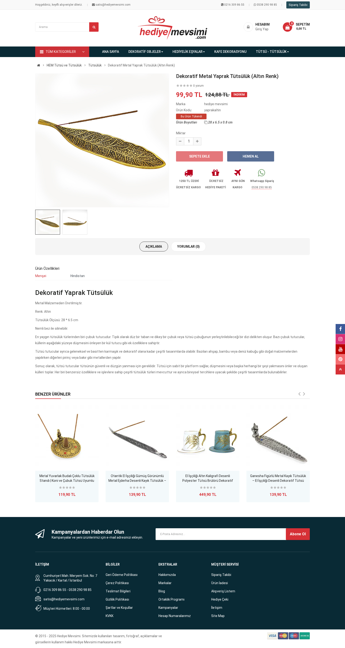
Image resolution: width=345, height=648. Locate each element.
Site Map (218, 616)
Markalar (165, 583)
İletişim (216, 607)
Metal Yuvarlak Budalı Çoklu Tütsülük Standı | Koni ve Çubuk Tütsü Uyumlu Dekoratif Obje (67, 478)
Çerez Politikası (117, 583)
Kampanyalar (168, 607)
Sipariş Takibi (298, 5)
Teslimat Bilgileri (118, 591)
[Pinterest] (340, 359)
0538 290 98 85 (267, 4)
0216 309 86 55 (234, 4)
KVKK (109, 616)
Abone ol (298, 534)
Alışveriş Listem (223, 591)
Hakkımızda (167, 575)
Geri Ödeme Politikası (122, 575)
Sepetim (303, 24)
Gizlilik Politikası (117, 599)
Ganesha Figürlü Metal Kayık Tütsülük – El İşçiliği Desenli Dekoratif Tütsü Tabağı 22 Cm (278, 478)
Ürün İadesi (219, 583)
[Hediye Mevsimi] (38, 65)
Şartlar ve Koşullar (119, 607)
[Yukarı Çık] (340, 369)
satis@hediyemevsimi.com (63, 599)
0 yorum (198, 85)
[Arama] (94, 27)
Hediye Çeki (219, 599)
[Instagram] (340, 339)
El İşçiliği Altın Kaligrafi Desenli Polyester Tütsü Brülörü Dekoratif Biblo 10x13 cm (207, 478)
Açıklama (154, 246)
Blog (161, 591)
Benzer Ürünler (52, 394)
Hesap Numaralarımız (174, 616)
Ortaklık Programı (171, 599)
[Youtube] (340, 349)
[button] (296, 27)
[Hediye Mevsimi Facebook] (340, 329)
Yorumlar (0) (188, 246)
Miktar (181, 133)
